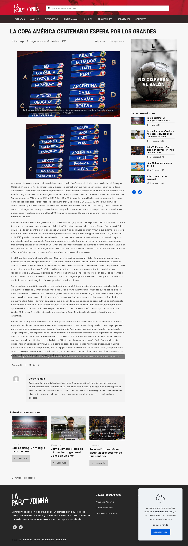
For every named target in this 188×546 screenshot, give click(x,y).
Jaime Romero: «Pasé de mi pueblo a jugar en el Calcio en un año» (67, 452)
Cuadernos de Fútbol (106, 513)
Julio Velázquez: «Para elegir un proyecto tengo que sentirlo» (105, 452)
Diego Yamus (36, 41)
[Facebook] (134, 192)
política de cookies (162, 511)
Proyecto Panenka (105, 501)
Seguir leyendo (160, 524)
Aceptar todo (160, 531)
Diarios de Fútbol (104, 507)
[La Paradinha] (26, 8)
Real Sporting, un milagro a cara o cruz (28, 449)
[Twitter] (140, 192)
